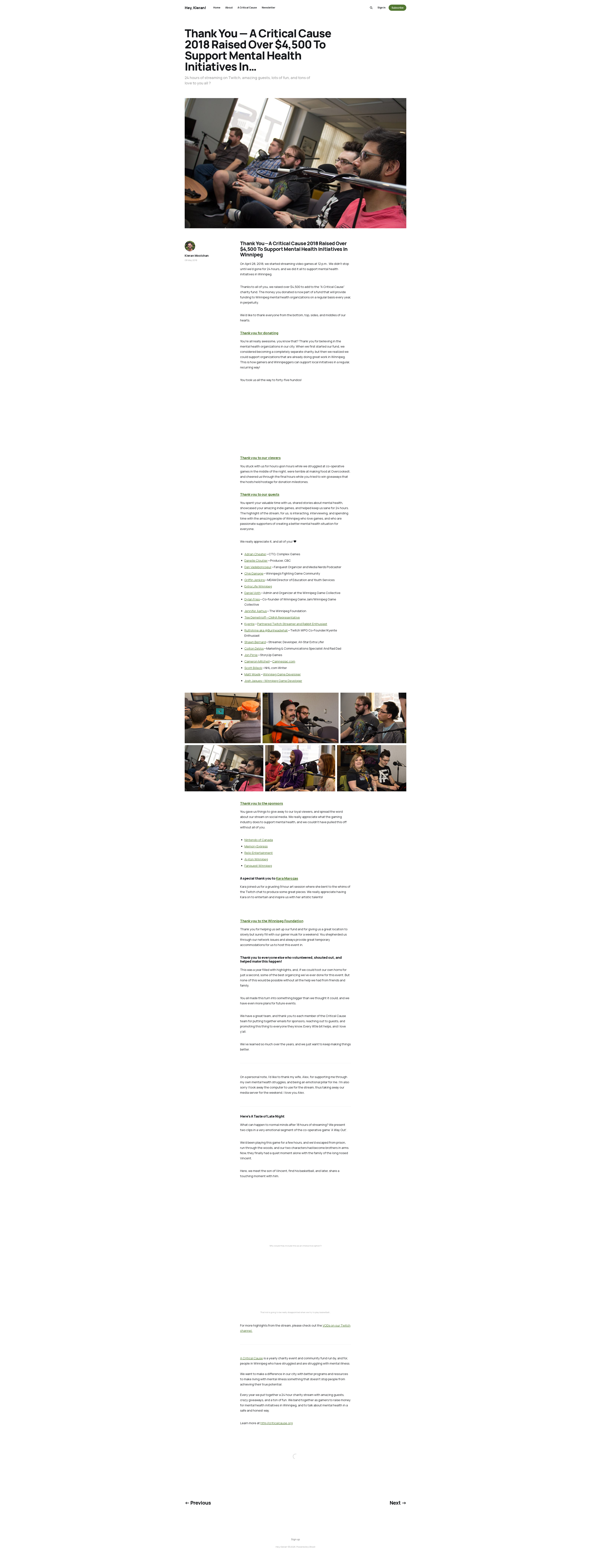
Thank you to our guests (259, 494)
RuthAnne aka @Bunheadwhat (266, 630)
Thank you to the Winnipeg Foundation (271, 921)
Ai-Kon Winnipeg (256, 859)
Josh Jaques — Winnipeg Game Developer (273, 681)
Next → (398, 1502)
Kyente (249, 624)
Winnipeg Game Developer (282, 674)
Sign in (382, 7)
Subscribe (398, 7)
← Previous (198, 1502)
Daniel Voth (252, 593)
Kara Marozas (287, 878)
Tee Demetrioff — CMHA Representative (272, 617)
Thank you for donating (259, 333)
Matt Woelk (252, 674)
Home (216, 7)
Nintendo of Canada (258, 840)
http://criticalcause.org (276, 1423)
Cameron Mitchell (257, 661)
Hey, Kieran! (195, 8)
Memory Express (256, 846)
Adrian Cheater (255, 554)
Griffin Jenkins (254, 580)
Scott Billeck (253, 668)
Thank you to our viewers (260, 457)
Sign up (295, 1539)
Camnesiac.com (283, 661)
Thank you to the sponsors (261, 803)
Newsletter (268, 7)
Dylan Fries (252, 599)
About (229, 7)
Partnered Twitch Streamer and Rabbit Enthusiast (292, 624)
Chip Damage (253, 573)
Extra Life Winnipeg (258, 586)
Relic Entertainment (258, 853)
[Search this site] (371, 7)
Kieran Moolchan (197, 256)
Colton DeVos (254, 648)
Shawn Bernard (255, 642)
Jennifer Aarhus (255, 611)
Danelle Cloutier (256, 560)
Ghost (312, 1546)
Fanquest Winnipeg (258, 866)
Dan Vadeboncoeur (257, 567)
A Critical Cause (247, 7)
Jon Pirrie (251, 655)
